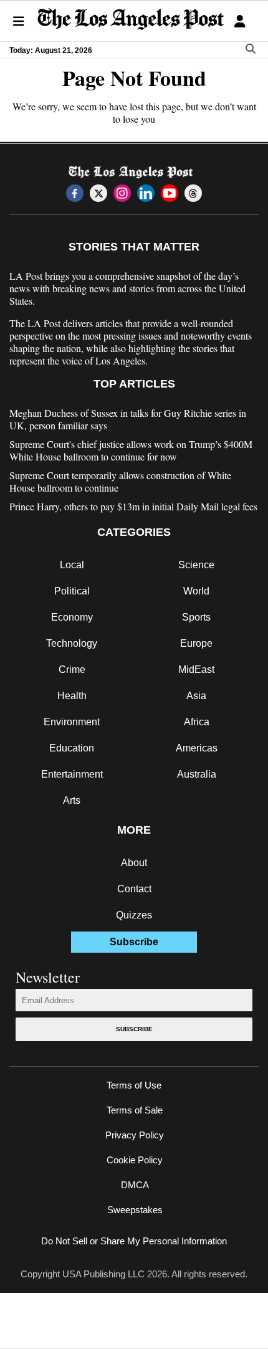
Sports (196, 617)
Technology (71, 643)
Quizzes (134, 915)
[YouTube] (169, 193)
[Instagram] (122, 193)
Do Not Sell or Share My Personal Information (134, 1241)
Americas (197, 748)
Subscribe (134, 1029)
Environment (72, 722)
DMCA (135, 1185)
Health (72, 695)
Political (72, 591)
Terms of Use (134, 1085)
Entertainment (72, 774)
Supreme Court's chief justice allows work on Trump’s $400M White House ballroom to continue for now (130, 450)
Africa (196, 722)
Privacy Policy (134, 1135)
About (134, 862)
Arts (71, 800)
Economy (72, 617)
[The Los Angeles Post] (130, 21)
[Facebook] (75, 193)
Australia (196, 774)
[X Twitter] (98, 193)
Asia (196, 695)
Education (71, 748)
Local (72, 565)
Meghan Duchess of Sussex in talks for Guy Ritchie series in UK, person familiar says (127, 419)
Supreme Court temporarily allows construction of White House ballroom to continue (120, 481)
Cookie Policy (135, 1160)
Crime (72, 669)
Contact (134, 889)
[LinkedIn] (146, 193)
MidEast (196, 669)
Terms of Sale (135, 1110)
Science (196, 565)
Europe (196, 643)
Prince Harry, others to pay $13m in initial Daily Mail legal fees (133, 506)
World (196, 591)
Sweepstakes (135, 1209)
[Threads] (193, 193)
